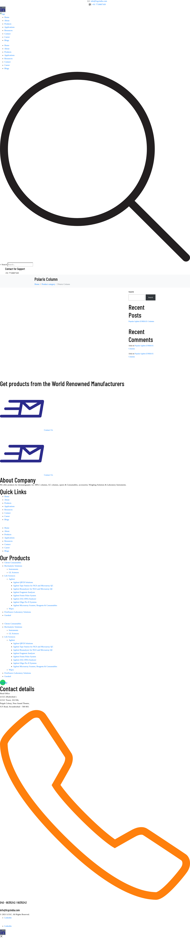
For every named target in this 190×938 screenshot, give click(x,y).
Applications (9, 27)
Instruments (13, 569)
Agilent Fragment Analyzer (24, 592)
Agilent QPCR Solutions (23, 582)
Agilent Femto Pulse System (24, 595)
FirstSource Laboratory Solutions (17, 612)
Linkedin (8, 918)
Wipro (11, 609)
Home (6, 17)
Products (7, 24)
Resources (8, 30)
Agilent (12, 579)
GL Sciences (14, 572)
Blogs (6, 40)
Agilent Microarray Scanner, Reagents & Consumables (35, 605)
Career (7, 37)
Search (4, 264)
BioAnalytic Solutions (13, 566)
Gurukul (7, 615)
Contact (7, 34)
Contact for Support (15, 268)
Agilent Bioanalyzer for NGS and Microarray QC (33, 589)
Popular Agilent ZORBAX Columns (141, 321)
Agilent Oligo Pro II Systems (25, 602)
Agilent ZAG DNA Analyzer (24, 599)
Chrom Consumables (12, 562)
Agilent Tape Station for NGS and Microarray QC (33, 586)
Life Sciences (9, 576)
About (6, 20)
